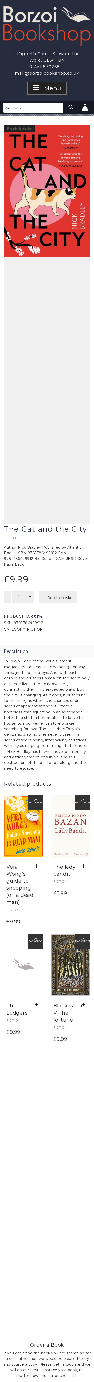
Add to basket (60, 597)
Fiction (10, 538)
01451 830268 (44, 66)
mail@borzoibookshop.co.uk (47, 73)
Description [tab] (16, 651)
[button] (38, 866)
